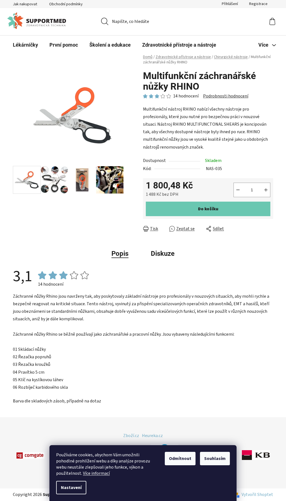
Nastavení (71, 488)
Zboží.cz (131, 436)
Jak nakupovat (25, 4)
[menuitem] (25, 44)
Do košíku (208, 209)
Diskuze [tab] (163, 253)
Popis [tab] (119, 253)
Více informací (96, 473)
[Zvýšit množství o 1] (266, 190)
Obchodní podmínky (66, 4)
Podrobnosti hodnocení (225, 96)
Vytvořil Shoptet (257, 495)
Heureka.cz (152, 436)
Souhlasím (215, 458)
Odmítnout (180, 458)
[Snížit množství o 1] (238, 190)
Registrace (258, 4)
